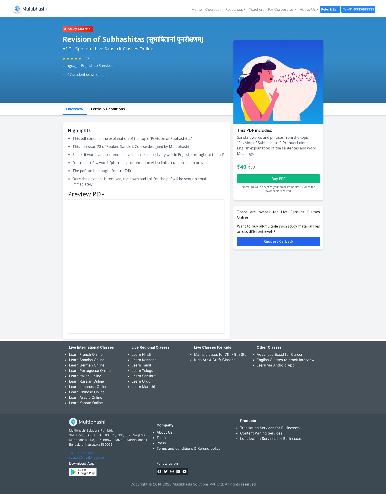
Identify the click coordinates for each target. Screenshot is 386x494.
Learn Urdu (141, 381)
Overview (74, 108)
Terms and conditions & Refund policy (189, 448)
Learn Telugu (142, 370)
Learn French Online (86, 354)
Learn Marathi (143, 386)
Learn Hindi (141, 354)
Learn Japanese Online (88, 386)
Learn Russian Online (86, 381)
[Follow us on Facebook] (159, 471)
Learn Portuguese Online (90, 370)
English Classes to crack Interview (286, 360)
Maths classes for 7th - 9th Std (220, 354)
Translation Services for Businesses (270, 428)
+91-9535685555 (81, 453)
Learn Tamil (141, 365)
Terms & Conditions (107, 108)
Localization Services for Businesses (271, 438)
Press (161, 443)
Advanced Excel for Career (279, 354)
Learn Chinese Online (87, 392)
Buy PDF (278, 178)
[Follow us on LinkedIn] (178, 471)
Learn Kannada (144, 360)
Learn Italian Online (85, 376)
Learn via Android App (276, 365)
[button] (213, 9)
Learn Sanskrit (144, 376)
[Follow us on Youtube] (184, 471)
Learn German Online (86, 365)
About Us (164, 432)
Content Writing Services (261, 433)
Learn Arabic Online (85, 397)
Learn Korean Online (86, 402)
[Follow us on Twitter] (165, 471)
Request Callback (278, 241)
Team (161, 437)
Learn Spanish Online (86, 360)
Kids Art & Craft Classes (214, 360)
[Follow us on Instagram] (172, 471)
